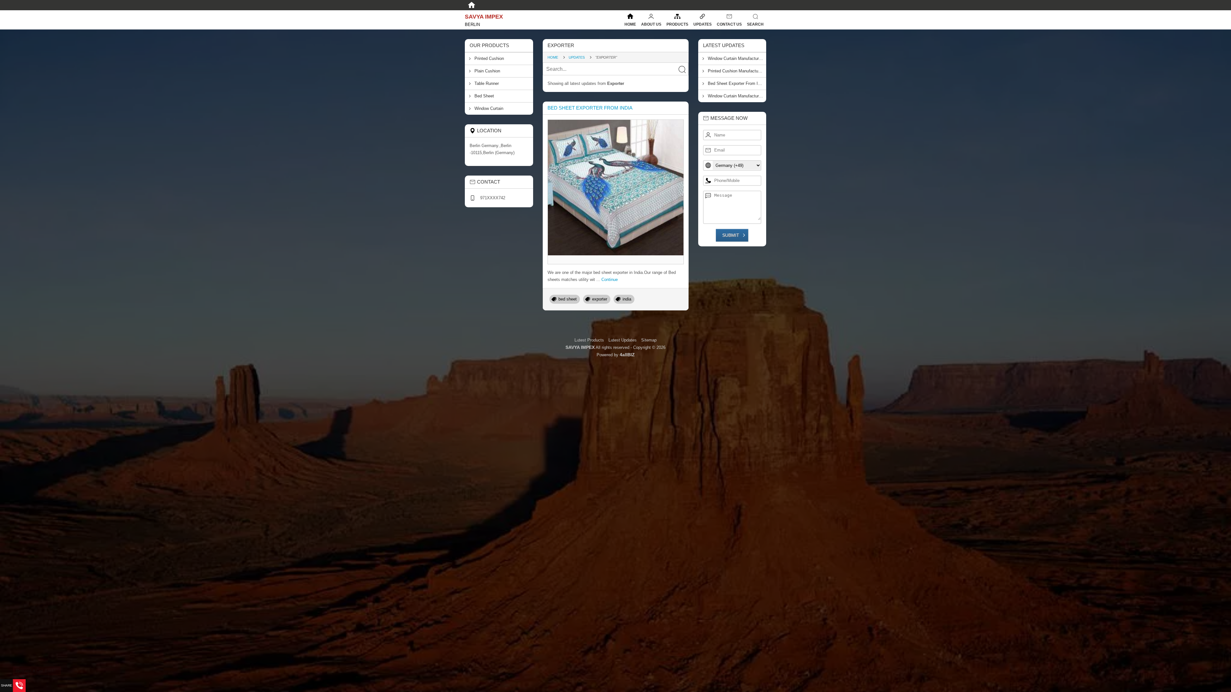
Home (630, 24)
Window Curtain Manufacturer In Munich (737, 58)
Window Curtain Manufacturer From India (737, 96)
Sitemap (649, 340)
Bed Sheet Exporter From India (590, 108)
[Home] (471, 5)
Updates (702, 24)
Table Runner (486, 83)
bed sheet (567, 299)
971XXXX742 (492, 197)
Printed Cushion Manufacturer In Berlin (737, 71)
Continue (609, 279)
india (627, 299)
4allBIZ (627, 354)
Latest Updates (622, 340)
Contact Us (729, 24)
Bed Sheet (484, 96)
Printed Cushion (489, 58)
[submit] (681, 69)
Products (677, 24)
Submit (730, 235)
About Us (651, 24)
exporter (599, 299)
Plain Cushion (487, 71)
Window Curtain (488, 108)
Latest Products (589, 340)
